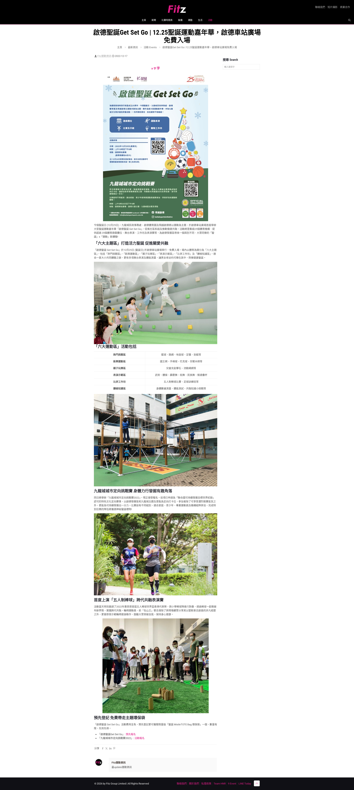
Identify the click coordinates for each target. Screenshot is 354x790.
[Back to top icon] (257, 783)
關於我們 (194, 783)
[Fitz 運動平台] (177, 8)
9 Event (232, 783)
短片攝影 (333, 7)
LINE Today (245, 783)
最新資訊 (133, 47)
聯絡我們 (320, 7)
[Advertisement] (241, 115)
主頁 (119, 47)
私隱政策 (206, 783)
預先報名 (131, 734)
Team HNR (220, 783)
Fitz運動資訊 (104, 56)
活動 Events (150, 47)
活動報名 (140, 738)
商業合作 (345, 7)
